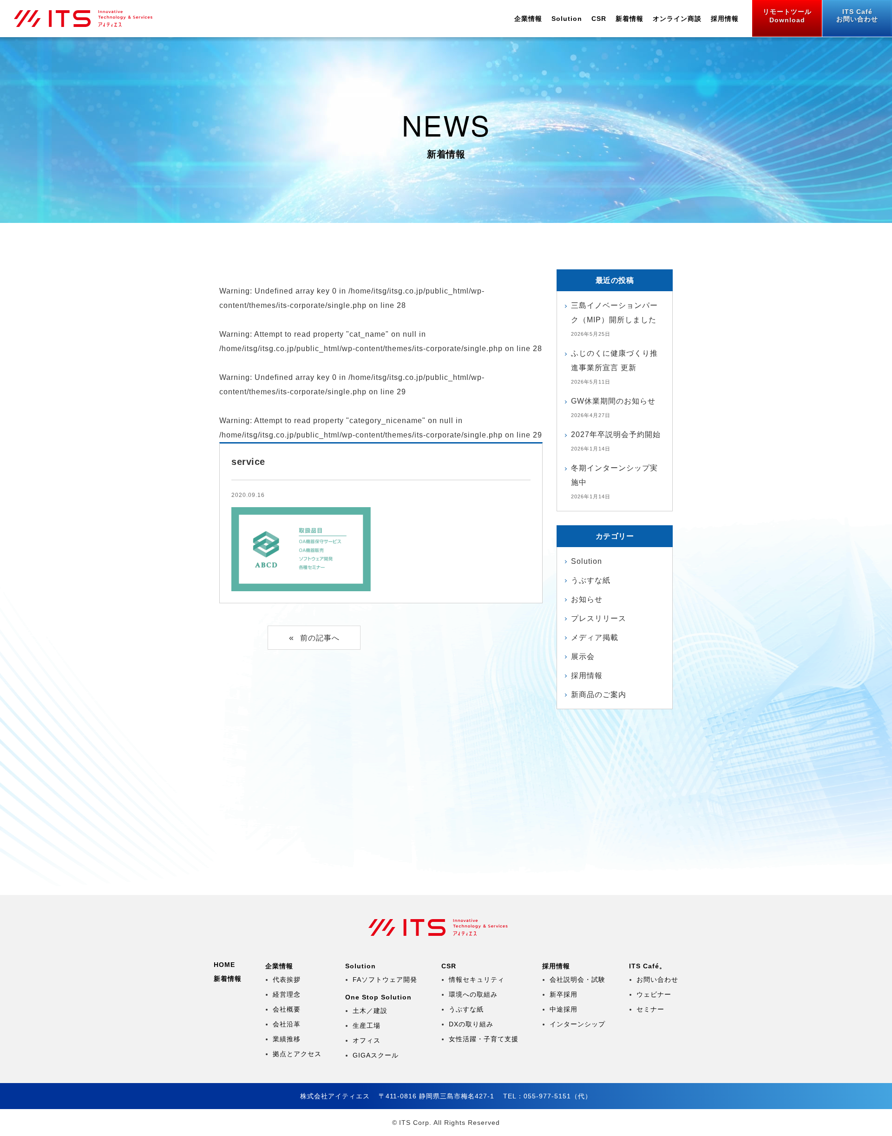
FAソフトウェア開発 (385, 979)
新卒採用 (563, 994)
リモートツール (787, 16)
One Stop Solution (378, 997)
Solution (566, 18)
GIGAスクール (376, 1055)
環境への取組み (473, 994)
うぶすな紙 (590, 580)
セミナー (650, 1009)
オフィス (366, 1040)
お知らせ (587, 599)
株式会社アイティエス (91, 18)
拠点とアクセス (297, 1054)
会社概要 (287, 1009)
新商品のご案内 (598, 695)
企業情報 (528, 18)
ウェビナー (653, 994)
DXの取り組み (471, 1024)
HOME (224, 964)
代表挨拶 (287, 979)
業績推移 (287, 1039)
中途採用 (563, 1009)
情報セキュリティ (477, 979)
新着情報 (629, 18)
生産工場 (366, 1025)
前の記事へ (320, 638)
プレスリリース (598, 618)
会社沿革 (287, 1024)
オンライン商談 (677, 18)
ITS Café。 (647, 966)
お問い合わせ (857, 15)
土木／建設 (370, 1010)
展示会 (583, 656)
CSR (598, 18)
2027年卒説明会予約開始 (616, 434)
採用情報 (725, 18)
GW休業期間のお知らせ (613, 401)
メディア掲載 (594, 637)
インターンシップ (577, 1024)
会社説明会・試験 (577, 979)
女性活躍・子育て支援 (483, 1039)
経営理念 (287, 994)
